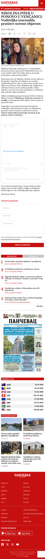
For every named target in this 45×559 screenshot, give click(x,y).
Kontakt (4, 517)
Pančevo (19, 271)
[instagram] (12, 544)
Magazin (19, 283)
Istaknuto (33, 256)
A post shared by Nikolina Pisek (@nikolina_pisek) (22, 179)
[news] (11, 424)
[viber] (24, 33)
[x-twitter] (7, 544)
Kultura (26, 487)
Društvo (19, 264)
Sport (3, 495)
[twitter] (14, 33)
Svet (3, 502)
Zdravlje (26, 491)
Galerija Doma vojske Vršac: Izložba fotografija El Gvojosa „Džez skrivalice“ (23, 299)
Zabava (3, 498)
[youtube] (17, 544)
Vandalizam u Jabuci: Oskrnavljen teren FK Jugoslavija (22, 289)
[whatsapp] (19, 33)
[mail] (29, 33)
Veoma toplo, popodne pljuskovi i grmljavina (23, 261)
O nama (3, 510)
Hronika (4, 491)
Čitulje (26, 502)
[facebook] (9, 33)
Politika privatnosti (8, 521)
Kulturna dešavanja (23, 302)
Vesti (3, 487)
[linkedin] (34, 33)
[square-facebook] (2, 544)
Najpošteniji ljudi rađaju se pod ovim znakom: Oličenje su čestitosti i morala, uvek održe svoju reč (24, 279)
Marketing (27, 521)
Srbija (25, 483)
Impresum (4, 514)
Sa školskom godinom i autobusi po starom (22, 269)
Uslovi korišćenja (30, 510)
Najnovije (12, 256)
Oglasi (25, 498)
